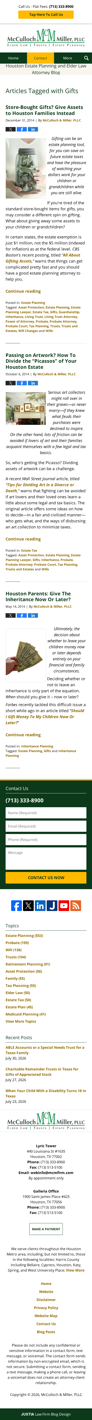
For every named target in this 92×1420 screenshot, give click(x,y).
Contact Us (46, 1323)
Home (13, 58)
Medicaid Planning (26, 1014)
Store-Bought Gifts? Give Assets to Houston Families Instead (44, 110)
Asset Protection (31, 307)
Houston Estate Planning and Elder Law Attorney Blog (46, 38)
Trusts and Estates (20, 569)
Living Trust (34, 317)
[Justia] (52, 905)
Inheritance (14, 317)
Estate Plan (19, 1007)
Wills (49, 331)
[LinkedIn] (40, 905)
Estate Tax (40, 312)
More (67, 58)
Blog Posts (46, 1331)
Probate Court (16, 326)
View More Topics (21, 1021)
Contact (40, 58)
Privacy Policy (46, 1307)
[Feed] (75, 905)
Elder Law (18, 992)
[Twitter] (28, 905)
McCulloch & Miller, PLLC (61, 1394)
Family (15, 978)
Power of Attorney (20, 321)
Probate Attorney (63, 321)
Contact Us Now (46, 877)
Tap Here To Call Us (46, 14)
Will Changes (28, 331)
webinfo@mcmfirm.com (52, 1172)
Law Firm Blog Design (46, 1414)
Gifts (53, 312)
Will (13, 949)
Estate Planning (33, 302)
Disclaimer (46, 1299)
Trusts (55, 326)
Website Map (46, 1315)
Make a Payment (46, 1229)
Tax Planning (39, 326)
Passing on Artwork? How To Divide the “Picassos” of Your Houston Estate (41, 361)
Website (46, 1291)
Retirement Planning (28, 964)
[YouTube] (64, 905)
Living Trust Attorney (60, 317)
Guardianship (69, 312)
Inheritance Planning (37, 746)
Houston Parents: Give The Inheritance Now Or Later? (38, 596)
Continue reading (23, 291)
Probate (42, 321)
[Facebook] (16, 905)
